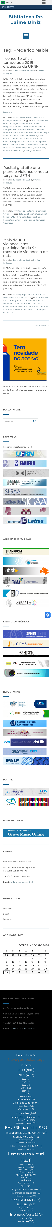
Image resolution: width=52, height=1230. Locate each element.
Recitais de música (36, 220)
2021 (26, 1082)
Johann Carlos (18, 135)
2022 (26, 1085)
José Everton (31, 135)
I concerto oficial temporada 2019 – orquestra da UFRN (21, 62)
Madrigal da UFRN (26, 1175)
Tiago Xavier (39, 147)
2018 (26, 1070)
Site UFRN (26, 1204)
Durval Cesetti (26, 1120)
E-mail (6, 914)
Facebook (7, 908)
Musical (26, 1180)
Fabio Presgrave (26, 1140)
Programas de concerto (26, 1189)
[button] (26, 36)
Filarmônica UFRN (26, 1146)
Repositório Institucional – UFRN (17, 447)
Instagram (8, 919)
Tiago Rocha (27, 147)
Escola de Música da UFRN (26, 1132)
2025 (26, 1094)
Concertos (26, 1113)
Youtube (26, 1221)
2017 (26, 1065)
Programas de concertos (23, 141)
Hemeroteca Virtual (19, 132)
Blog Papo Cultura (25, 211)
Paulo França (30, 138)
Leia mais (7, 112)
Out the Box (30, 1055)
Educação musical (26, 1123)
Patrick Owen (16, 309)
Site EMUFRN (16, 120)
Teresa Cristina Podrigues (34, 309)
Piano (24, 220)
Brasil (9, 2)
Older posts (42, 325)
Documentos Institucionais (26, 1117)
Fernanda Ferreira (21, 126)
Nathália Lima (17, 138)
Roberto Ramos (18, 144)
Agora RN (26, 1096)
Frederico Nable (37, 126)
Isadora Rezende (26, 1164)
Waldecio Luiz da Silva (13, 150)
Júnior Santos (26, 1172)
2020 (26, 1079)
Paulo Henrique (26, 1183)
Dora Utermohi (36, 300)
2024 (26, 1091)
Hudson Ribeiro (36, 132)
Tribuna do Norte (26, 1214)
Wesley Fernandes (32, 150)
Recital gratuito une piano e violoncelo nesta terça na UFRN (25, 171)
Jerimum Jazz (26, 1167)
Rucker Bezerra (33, 144)
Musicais (26, 1177)
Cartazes (26, 1109)
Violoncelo (8, 223)
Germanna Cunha (27, 129)
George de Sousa (26, 1149)
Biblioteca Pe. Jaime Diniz (26, 19)
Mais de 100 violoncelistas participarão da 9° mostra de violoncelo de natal (25, 248)
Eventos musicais (28, 303)
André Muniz (42, 120)
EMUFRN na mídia (25, 117)
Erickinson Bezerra (24, 123)
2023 (26, 1088)
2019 (14, 117)
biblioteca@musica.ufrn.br (22, 882)
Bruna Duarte (9, 123)
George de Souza (11, 129)
